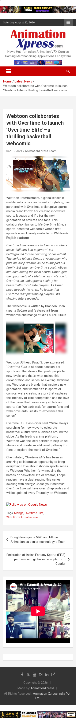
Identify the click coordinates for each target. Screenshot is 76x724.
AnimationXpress (42, 688)
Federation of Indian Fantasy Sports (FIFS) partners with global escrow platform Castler (36, 559)
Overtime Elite (34, 513)
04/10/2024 (14, 151)
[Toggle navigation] (8, 71)
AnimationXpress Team (41, 151)
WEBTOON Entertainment (23, 517)
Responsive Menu (68, 22)
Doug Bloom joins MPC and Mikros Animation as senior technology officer (38, 539)
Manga (18, 513)
